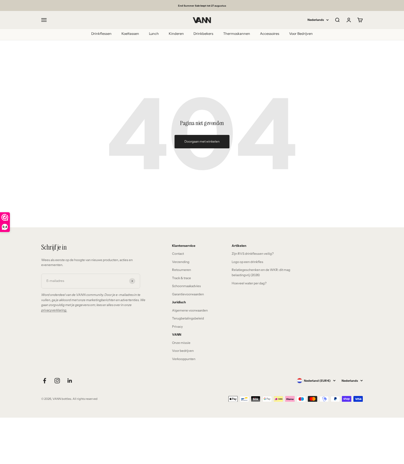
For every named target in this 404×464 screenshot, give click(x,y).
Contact (178, 254)
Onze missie (181, 343)
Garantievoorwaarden (188, 294)
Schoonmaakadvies (186, 286)
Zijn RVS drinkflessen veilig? (253, 254)
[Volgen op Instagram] (57, 380)
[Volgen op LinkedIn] (70, 380)
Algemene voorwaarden (190, 310)
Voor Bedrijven (301, 34)
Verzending (180, 262)
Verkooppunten (183, 359)
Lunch (154, 34)
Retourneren (181, 270)
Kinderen (176, 34)
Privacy (177, 327)
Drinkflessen (101, 34)
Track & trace (181, 278)
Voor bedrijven (183, 351)
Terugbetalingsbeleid (188, 318)
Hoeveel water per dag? (249, 283)
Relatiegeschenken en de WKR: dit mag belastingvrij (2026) (261, 272)
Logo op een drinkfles (247, 262)
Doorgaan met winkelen (202, 141)
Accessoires (269, 34)
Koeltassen (130, 34)
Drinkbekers (203, 34)
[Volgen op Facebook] (44, 380)
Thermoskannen (236, 34)
